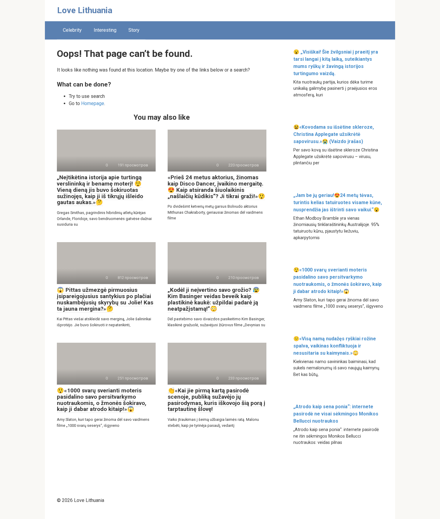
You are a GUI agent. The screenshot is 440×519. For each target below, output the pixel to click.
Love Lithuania (84, 10)
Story (133, 30)
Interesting (105, 30)
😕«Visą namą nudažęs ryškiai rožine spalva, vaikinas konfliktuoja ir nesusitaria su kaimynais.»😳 (334, 346)
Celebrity (72, 30)
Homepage (92, 103)
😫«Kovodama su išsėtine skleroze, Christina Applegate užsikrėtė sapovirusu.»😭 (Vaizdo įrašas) (333, 134)
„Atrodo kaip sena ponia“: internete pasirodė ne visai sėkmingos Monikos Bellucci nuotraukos (335, 414)
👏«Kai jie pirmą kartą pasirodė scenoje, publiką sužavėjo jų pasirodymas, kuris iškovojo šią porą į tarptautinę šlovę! (216, 400)
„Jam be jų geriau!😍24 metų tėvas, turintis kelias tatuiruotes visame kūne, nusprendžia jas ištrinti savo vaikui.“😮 (337, 202)
